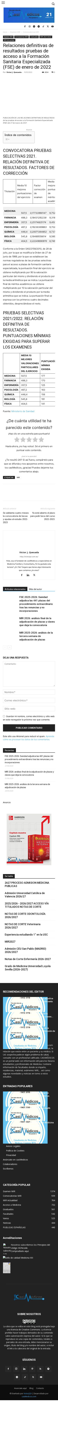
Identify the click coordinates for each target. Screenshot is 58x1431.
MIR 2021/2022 (45, 37)
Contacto (40, 1388)
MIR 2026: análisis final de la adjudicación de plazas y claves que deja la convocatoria (37, 622)
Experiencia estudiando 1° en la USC (26, 934)
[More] (54, 79)
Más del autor (35, 589)
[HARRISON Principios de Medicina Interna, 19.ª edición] (25, 1132)
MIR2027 (10, 941)
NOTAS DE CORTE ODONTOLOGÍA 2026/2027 (25, 915)
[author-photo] (29, 548)
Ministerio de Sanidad (22, 411)
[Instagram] (29, 26)
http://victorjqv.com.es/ (29, 557)
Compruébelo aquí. (20, 1251)
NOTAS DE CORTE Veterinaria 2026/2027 (22, 926)
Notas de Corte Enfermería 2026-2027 (28, 959)
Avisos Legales (13, 1146)
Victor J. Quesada (14, 72)
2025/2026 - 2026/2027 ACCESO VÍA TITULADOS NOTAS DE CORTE (27, 905)
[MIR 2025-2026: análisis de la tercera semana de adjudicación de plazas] (10, 636)
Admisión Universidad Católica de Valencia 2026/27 (25, 895)
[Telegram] (38, 26)
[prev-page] (5, 647)
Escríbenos (8, 1168)
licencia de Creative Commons (25, 1329)
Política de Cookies (15, 1150)
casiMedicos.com (29, 1396)
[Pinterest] (20, 79)
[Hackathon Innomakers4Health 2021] (25, 1118)
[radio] (17, 440)
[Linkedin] (33, 79)
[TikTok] (43, 26)
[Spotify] (34, 26)
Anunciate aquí (20, 1388)
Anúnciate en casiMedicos (15, 1159)
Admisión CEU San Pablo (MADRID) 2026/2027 (25, 950)
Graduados (34, 37)
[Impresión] (47, 79)
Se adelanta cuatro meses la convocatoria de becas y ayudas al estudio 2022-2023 (16, 518)
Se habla (9, 876)
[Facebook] (25, 26)
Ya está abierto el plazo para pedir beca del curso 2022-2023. (42, 516)
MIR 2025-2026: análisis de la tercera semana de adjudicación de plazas (36, 636)
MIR (18, 477)
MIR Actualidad (9, 40)
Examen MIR (15, 32)
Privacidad (11, 1155)
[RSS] (40, 1369)
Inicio (5, 32)
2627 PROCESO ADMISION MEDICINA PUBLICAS (27, 884)
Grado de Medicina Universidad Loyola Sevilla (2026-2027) (28, 968)
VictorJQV (28, 1393)
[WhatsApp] (26, 79)
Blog (31, 1388)
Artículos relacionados (15, 589)
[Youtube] (52, 26)
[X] (48, 26)
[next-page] (9, 647)
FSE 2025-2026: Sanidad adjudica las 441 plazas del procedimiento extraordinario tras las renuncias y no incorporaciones (36, 604)
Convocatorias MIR (31, 32)
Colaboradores (10, 1164)
